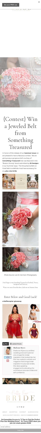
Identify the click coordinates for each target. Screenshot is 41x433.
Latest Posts (17, 344)
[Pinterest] (8, 361)
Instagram (16, 284)
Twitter (36, 282)
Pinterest (24, 284)
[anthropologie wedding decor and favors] (20, 189)
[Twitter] (5, 357)
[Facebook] (8, 357)
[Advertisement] (20, 35)
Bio (6, 344)
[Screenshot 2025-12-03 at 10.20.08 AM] (20, 384)
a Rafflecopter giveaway (11, 301)
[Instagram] (10, 357)
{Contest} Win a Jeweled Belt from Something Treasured (20, 133)
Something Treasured (11, 161)
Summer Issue (30, 153)
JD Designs (34, 163)
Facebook (30, 282)
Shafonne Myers (19, 348)
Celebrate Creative (32, 415)
